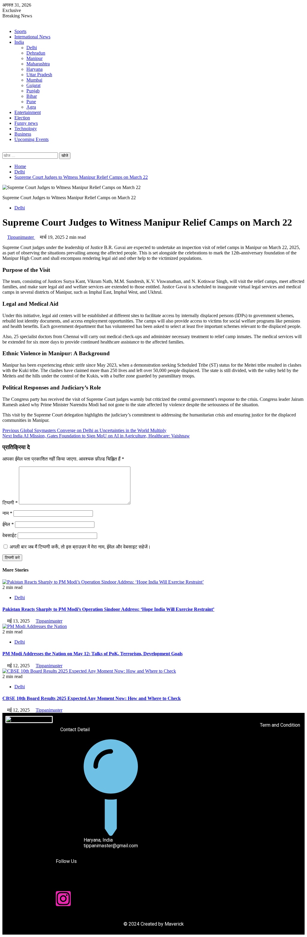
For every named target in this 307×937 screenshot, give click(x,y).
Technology (25, 128)
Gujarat (33, 85)
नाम (7, 513)
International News (32, 36)
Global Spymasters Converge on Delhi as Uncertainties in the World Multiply (84, 430)
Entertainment (27, 112)
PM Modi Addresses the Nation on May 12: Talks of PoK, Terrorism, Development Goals (92, 653)
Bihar (31, 96)
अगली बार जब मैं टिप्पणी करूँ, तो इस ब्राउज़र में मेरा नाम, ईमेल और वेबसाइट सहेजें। (80, 546)
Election (22, 117)
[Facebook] (63, 882)
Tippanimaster (21, 237)
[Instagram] (63, 898)
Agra (31, 107)
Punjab (33, 90)
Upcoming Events (31, 139)
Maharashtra (38, 63)
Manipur (34, 58)
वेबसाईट (9, 535)
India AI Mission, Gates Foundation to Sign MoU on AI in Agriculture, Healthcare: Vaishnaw (96, 435)
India (19, 42)
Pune (31, 101)
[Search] (4, 149)
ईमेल (8, 524)
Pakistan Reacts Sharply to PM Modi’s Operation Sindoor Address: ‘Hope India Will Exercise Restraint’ (108, 609)
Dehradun (35, 53)
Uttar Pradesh (39, 74)
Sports (20, 31)
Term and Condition (280, 725)
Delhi (31, 47)
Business (22, 134)
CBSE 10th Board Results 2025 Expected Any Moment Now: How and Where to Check (91, 698)
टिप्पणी (10, 502)
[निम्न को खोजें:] (30, 155)
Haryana (34, 69)
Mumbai (34, 80)
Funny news (26, 123)
